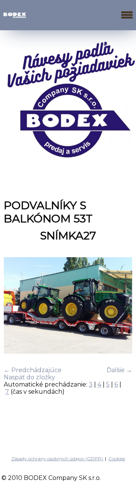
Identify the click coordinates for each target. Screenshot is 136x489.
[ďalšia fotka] (119, 306)
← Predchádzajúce (33, 370)
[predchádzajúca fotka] (16, 306)
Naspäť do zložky (29, 377)
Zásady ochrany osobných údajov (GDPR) (57, 458)
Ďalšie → (119, 370)
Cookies (116, 458)
